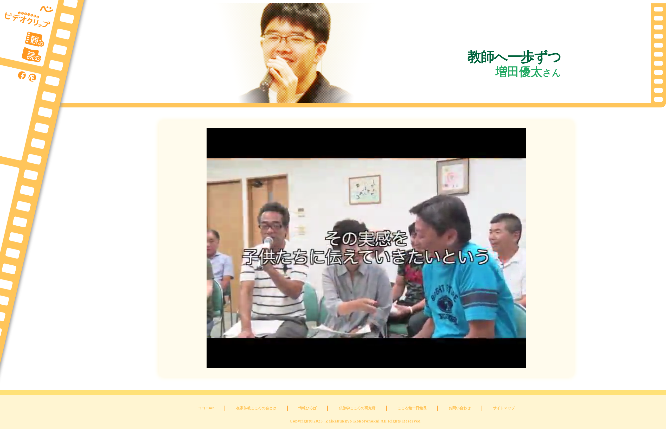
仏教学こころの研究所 (357, 408)
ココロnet (206, 408)
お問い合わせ (460, 408)
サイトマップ (504, 408)
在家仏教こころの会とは (256, 408)
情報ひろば (307, 408)
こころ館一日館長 (412, 408)
